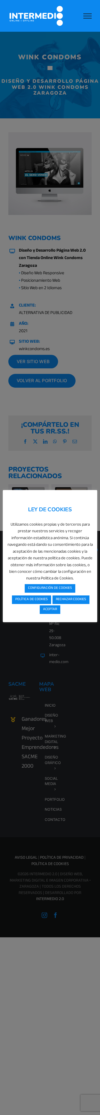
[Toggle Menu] (87, 16)
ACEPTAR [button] (50, 609)
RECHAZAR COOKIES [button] (71, 600)
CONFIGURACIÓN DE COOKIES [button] (50, 588)
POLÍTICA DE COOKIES (31, 600)
